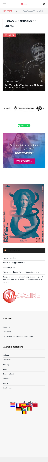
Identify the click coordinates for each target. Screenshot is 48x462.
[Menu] (4, 4)
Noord (5, 369)
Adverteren (7, 331)
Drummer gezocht (10, 267)
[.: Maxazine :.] (24, 4)
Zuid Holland (7, 388)
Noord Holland (8, 374)
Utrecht (5, 383)
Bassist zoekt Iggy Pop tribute (14, 263)
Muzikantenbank (14, 250)
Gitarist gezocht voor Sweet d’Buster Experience (21, 272)
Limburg (6, 364)
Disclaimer (7, 327)
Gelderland (7, 360)
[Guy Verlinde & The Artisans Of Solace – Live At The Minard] (24, 62)
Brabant (6, 355)
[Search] (44, 4)
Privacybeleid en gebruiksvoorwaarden (18, 336)
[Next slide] (43, 108)
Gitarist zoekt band (10, 258)
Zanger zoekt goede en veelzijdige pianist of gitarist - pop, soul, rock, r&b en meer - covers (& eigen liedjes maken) (23, 279)
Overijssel (6, 378)
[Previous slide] (5, 108)
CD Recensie (9, 35)
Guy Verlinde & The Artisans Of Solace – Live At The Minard (24, 86)
